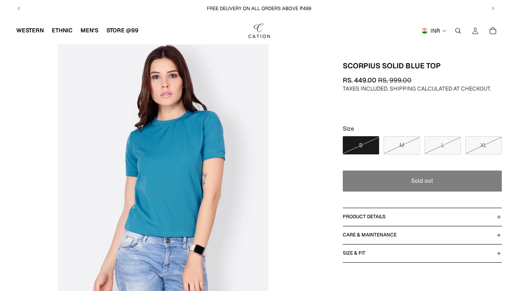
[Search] (458, 31)
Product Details (364, 216)
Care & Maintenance (370, 235)
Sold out (422, 180)
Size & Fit (354, 253)
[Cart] (493, 31)
